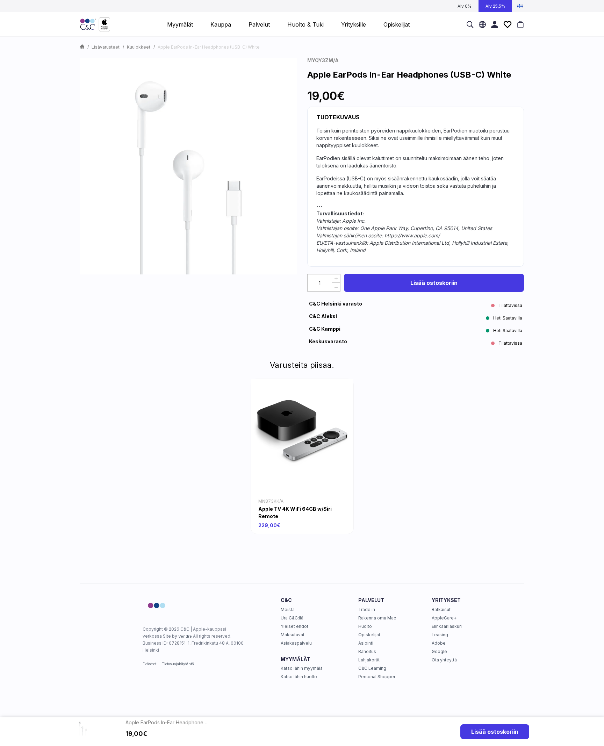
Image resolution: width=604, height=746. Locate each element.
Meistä (288, 609)
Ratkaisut (441, 609)
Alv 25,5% (495, 6)
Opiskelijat (369, 634)
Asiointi (365, 643)
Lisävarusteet (106, 47)
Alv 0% (465, 6)
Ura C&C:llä (292, 618)
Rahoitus (367, 651)
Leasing (440, 634)
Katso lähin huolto (299, 676)
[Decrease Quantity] (336, 287)
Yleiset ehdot (294, 626)
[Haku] (470, 24)
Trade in (366, 609)
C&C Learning (372, 668)
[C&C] (95, 24)
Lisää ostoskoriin (434, 282)
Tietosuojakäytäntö (178, 664)
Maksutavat (292, 634)
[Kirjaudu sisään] (494, 24)
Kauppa (220, 24)
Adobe (439, 643)
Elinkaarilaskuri (447, 626)
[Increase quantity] (336, 278)
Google (439, 651)
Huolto (365, 626)
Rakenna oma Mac (377, 618)
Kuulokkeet (138, 47)
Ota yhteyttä (444, 659)
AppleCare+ (444, 618)
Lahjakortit (369, 659)
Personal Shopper (376, 676)
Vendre (185, 636)
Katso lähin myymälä (302, 668)
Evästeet (149, 664)
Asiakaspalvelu (296, 643)
